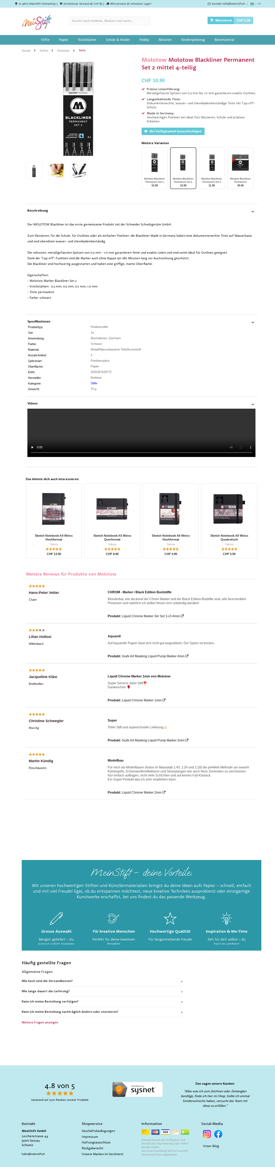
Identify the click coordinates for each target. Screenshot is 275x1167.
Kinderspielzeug (193, 40)
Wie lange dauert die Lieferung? (46, 991)
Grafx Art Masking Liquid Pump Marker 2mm (153, 740)
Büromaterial (224, 40)
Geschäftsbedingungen (98, 1131)
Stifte (45, 40)
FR (259, 3)
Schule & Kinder (118, 40)
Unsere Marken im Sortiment (102, 1154)
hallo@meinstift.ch (33, 1154)
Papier (63, 40)
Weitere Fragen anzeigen (40, 1022)
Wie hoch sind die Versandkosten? (47, 981)
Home (26, 51)
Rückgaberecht (92, 1148)
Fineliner (63, 51)
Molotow (154, 60)
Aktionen (165, 40)
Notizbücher (87, 40)
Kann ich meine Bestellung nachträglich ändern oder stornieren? (70, 1012)
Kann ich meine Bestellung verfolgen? (50, 1001)
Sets (82, 50)
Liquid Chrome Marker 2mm (141, 792)
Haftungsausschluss (96, 1142)
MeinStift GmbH (34, 1131)
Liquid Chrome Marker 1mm (141, 700)
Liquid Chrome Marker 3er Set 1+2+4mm (151, 616)
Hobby (144, 40)
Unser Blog (211, 1146)
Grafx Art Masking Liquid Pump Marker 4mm (153, 656)
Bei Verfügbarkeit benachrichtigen (176, 131)
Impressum (90, 1137)
